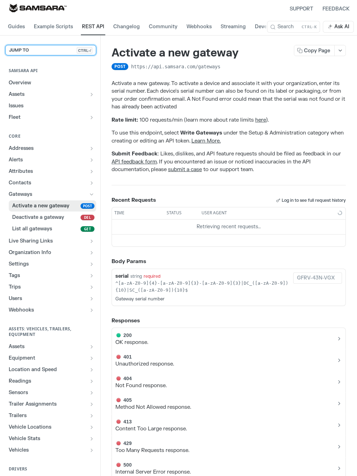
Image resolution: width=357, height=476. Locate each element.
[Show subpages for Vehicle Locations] (91, 427)
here (260, 120)
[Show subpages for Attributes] (91, 171)
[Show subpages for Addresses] (91, 148)
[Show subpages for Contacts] (91, 183)
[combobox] (317, 278)
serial (122, 276)
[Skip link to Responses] (107, 321)
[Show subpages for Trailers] (91, 416)
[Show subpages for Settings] (91, 264)
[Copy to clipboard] (227, 67)
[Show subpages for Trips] (91, 287)
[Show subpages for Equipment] (91, 358)
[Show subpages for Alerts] (91, 160)
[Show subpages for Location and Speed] (91, 370)
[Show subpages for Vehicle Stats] (91, 439)
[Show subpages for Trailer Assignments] (91, 404)
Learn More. (206, 141)
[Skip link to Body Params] (107, 262)
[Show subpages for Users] (91, 298)
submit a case (185, 169)
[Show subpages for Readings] (91, 381)
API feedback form (134, 162)
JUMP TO (50, 50)
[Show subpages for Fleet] (91, 117)
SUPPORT (301, 9)
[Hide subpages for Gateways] (91, 194)
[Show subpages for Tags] (91, 275)
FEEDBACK (336, 9)
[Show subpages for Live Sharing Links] (91, 241)
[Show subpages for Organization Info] (91, 252)
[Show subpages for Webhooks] (91, 310)
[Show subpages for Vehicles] (91, 450)
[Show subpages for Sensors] (91, 393)
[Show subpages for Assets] (91, 94)
